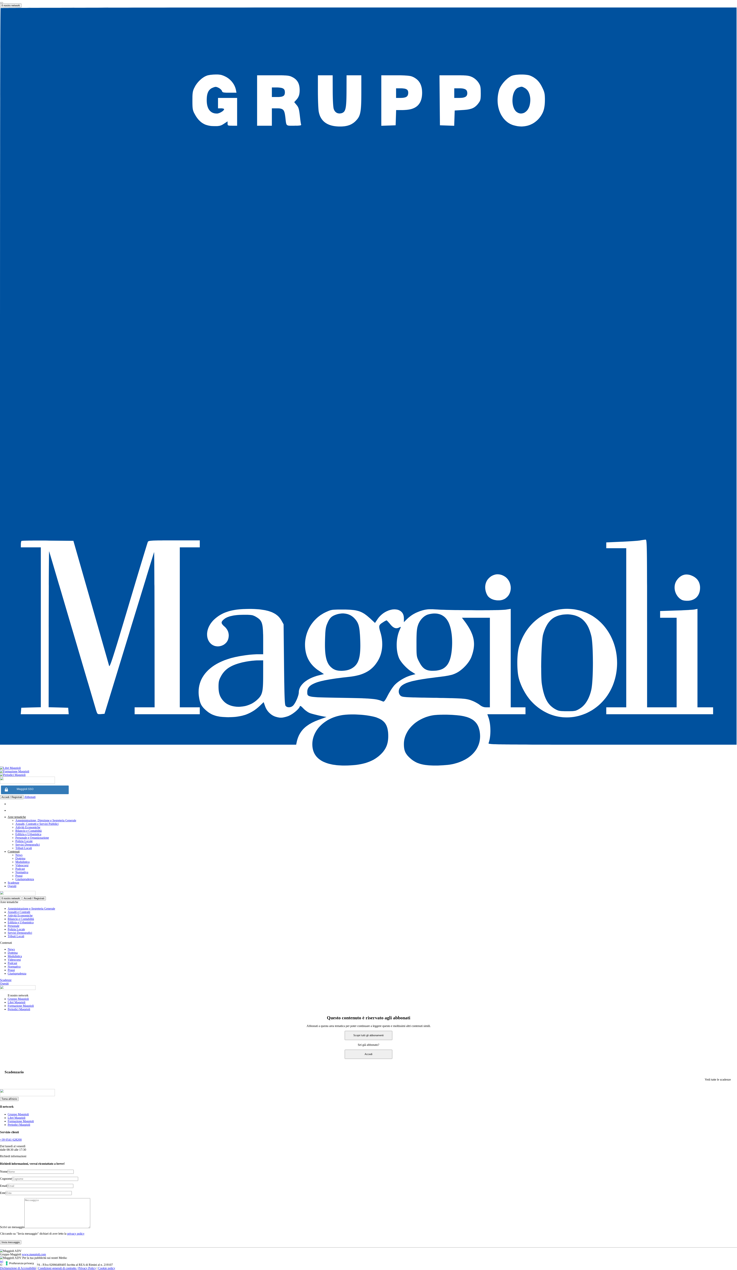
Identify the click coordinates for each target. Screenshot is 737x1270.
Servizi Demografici (27, 844)
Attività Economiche (27, 827)
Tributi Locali (23, 848)
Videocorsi (21, 865)
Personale (13, 925)
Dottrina (20, 858)
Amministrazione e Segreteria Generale (31, 908)
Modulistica (22, 862)
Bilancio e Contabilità (28, 830)
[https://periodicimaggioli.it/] (368, 775)
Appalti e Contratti (19, 912)
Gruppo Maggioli (18, 998)
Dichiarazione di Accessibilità (18, 1268)
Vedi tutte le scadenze (718, 1079)
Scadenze (13, 882)
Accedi (368, 1054)
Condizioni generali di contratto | (58, 1268)
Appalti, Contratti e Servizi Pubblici (37, 823)
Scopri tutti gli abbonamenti (368, 1035)
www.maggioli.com (34, 1254)
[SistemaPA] (27, 782)
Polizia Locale (24, 841)
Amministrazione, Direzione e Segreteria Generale (45, 820)
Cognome (6, 1178)
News (18, 855)
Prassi (18, 875)
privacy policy (75, 1233)
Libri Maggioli (16, 1002)
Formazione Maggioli (21, 1005)
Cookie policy (106, 1268)
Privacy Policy (87, 1268)
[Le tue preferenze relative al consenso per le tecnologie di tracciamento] (20, 1263)
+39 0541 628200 (11, 1139)
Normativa (21, 872)
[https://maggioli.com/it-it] (368, 386)
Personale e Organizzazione (32, 837)
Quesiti (12, 886)
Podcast (20, 868)
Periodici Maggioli (19, 1009)
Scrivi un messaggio (12, 1227)
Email (3, 1185)
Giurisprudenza (24, 879)
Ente (3, 1193)
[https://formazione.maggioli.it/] (368, 771)
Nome (3, 1171)
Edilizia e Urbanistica (28, 834)
